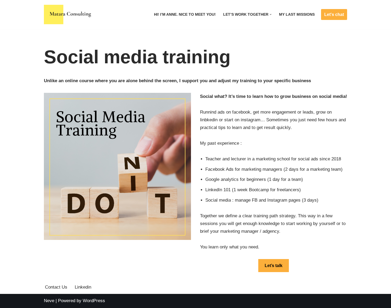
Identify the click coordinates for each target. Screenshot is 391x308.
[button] (271, 14)
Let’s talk (273, 265)
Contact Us (56, 287)
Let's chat (334, 14)
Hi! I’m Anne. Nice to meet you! (185, 14)
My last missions (297, 14)
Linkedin (83, 287)
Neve (49, 300)
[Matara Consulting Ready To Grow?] (69, 14)
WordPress (94, 300)
